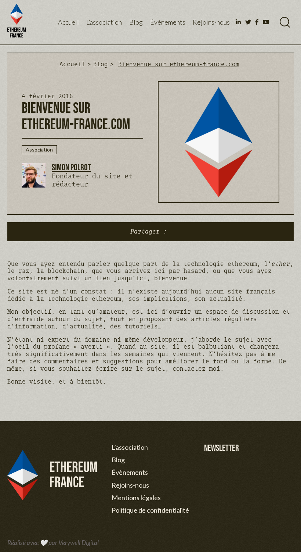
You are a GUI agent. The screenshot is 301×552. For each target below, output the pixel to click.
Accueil (68, 22)
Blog (136, 22)
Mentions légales (136, 498)
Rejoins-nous (211, 22)
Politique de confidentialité (150, 510)
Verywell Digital (78, 542)
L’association (104, 22)
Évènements (167, 22)
